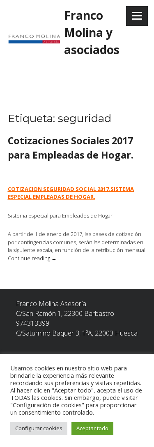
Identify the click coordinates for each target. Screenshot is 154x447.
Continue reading (32, 258)
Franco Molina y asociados (92, 32)
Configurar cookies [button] (38, 428)
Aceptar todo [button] (92, 428)
